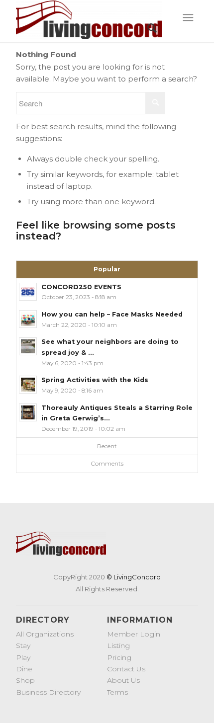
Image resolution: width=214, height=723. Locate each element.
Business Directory (48, 692)
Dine (24, 668)
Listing (118, 645)
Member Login (133, 634)
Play (23, 657)
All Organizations (45, 634)
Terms (117, 692)
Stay (23, 645)
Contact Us (126, 668)
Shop (25, 680)
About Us (123, 680)
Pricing (119, 657)
